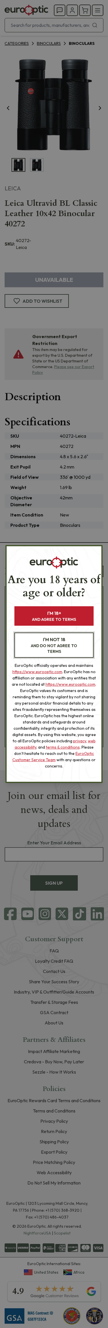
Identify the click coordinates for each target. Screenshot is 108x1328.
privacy (79, 740)
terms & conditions (63, 747)
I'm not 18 (54, 645)
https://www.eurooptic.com (37, 671)
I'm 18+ (54, 616)
